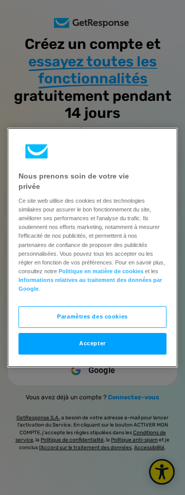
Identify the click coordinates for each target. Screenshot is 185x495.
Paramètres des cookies (92, 316)
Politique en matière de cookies (101, 271)
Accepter (92, 343)
